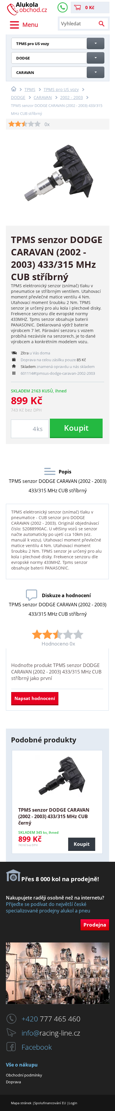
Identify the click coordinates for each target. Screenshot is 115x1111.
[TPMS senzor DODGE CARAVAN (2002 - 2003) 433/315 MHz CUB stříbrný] (57, 174)
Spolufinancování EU (50, 1103)
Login (73, 1103)
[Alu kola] (27, 13)
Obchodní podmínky (24, 1075)
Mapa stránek (21, 1103)
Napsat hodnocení (34, 698)
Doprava (13, 1081)
